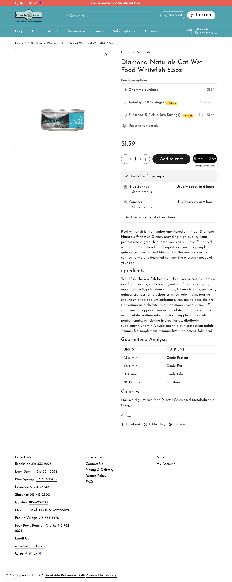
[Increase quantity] (145, 159)
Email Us (22, 538)
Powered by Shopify (101, 575)
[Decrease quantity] (126, 159)
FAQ (89, 482)
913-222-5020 (59, 510)
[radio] (125, 90)
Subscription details (143, 125)
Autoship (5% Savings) (152, 102)
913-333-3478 (49, 518)
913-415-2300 (40, 495)
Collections (35, 43)
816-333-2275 (41, 464)
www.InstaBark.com (30, 546)
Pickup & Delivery (99, 470)
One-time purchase (143, 90)
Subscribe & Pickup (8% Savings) (160, 115)
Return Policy (96, 476)
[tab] (140, 192)
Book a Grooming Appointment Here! (116, 3)
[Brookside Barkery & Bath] (28, 15)
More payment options (205, 166)
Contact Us (94, 464)
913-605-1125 (38, 502)
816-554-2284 (47, 472)
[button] (201, 31)
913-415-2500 (40, 487)
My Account (165, 464)
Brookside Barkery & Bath (65, 575)
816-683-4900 (46, 479)
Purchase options (134, 80)
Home (19, 43)
